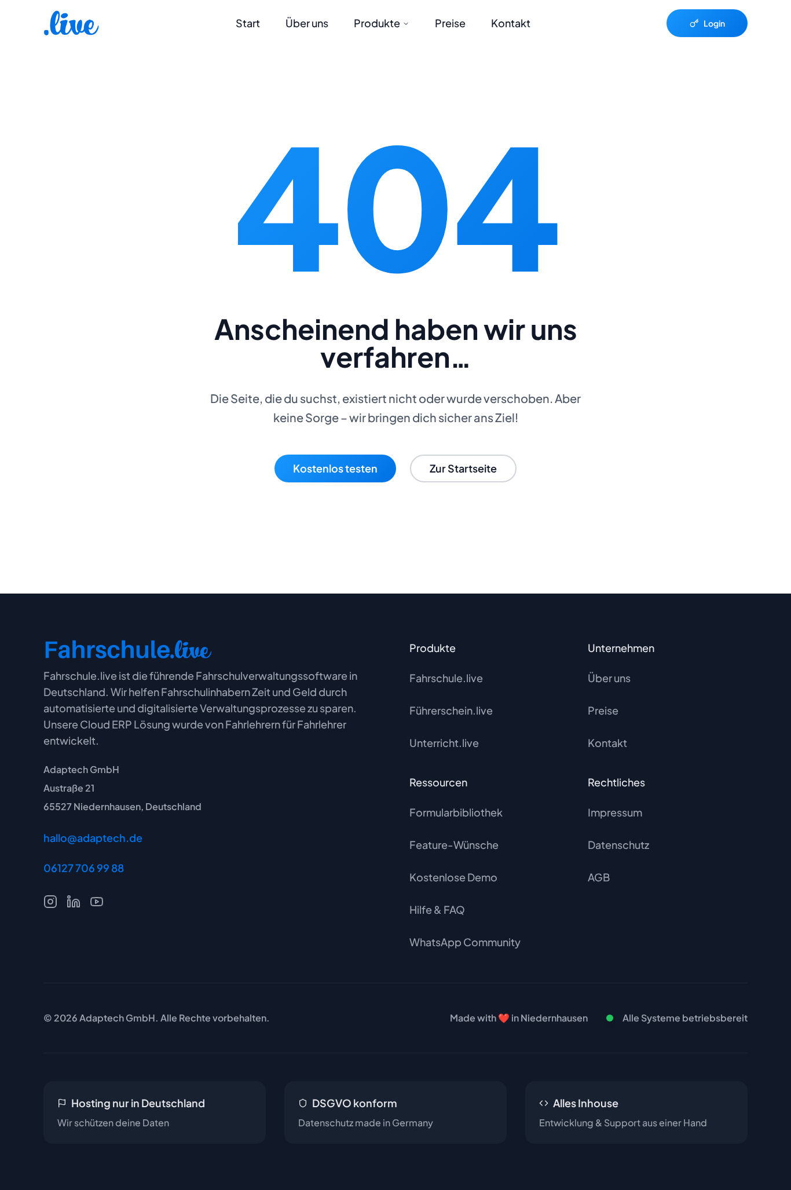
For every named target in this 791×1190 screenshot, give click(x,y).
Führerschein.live (451, 710)
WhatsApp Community (465, 942)
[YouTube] (97, 902)
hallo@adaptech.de (92, 837)
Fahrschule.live (446, 677)
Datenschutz (618, 844)
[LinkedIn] (73, 902)
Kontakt (510, 23)
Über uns (306, 23)
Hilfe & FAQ (437, 909)
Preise (450, 23)
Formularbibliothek (456, 812)
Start (248, 23)
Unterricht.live (444, 742)
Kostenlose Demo (453, 877)
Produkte (377, 23)
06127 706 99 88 (83, 867)
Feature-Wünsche (454, 844)
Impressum (615, 812)
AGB (599, 877)
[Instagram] (50, 902)
